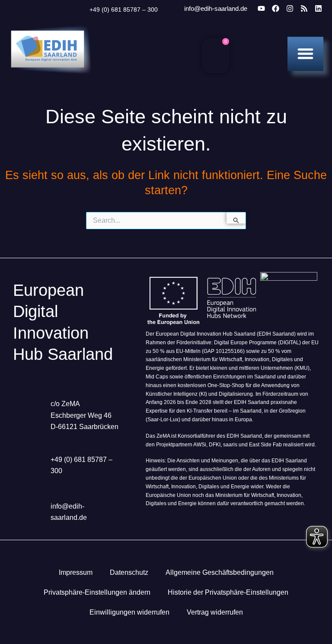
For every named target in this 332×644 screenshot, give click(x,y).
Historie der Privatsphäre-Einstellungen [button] (228, 592)
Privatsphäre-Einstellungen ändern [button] (97, 592)
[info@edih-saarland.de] (172, 9)
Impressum (76, 572)
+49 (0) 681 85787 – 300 (123, 9)
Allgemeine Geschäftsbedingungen (220, 572)
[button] (305, 53)
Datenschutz (129, 572)
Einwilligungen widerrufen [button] (129, 612)
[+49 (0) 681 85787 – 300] (78, 9)
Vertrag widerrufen (215, 612)
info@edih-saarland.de (215, 8)
